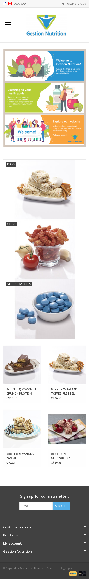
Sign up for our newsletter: (44, 496)
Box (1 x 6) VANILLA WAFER (20, 456)
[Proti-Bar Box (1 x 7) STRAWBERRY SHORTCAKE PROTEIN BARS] (67, 429)
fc (10, 3)
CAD (23, 3)
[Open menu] (8, 24)
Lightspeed (67, 568)
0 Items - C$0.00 (76, 3)
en (4, 3)
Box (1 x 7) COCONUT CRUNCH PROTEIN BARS (21, 391)
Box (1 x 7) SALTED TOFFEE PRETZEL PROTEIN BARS (64, 391)
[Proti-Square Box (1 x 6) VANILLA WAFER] (22, 429)
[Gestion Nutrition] (52, 25)
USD (16, 3)
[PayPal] (72, 573)
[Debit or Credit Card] (81, 573)
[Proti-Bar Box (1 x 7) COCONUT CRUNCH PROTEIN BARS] (22, 365)
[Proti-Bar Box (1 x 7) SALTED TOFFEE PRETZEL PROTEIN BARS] (67, 365)
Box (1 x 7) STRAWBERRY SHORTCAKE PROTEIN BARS (66, 456)
